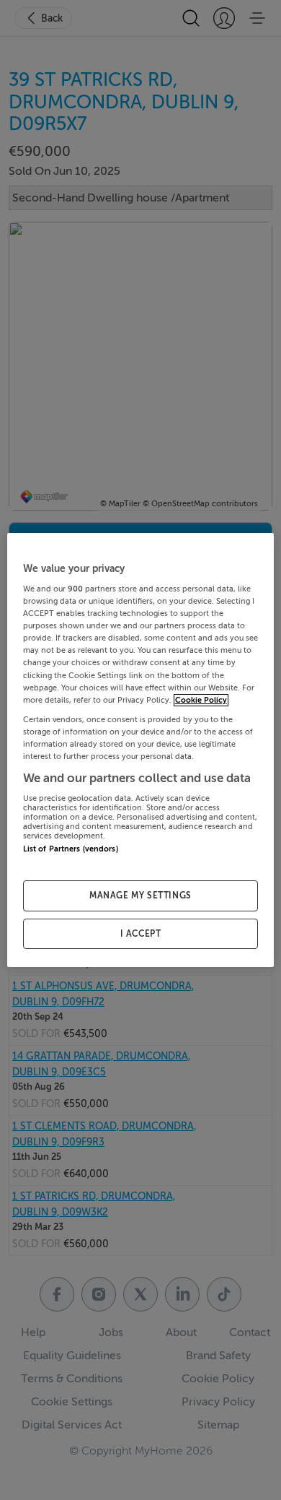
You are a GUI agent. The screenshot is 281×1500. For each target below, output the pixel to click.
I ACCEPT (140, 934)
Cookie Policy (201, 700)
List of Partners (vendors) (70, 849)
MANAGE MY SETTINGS (140, 895)
